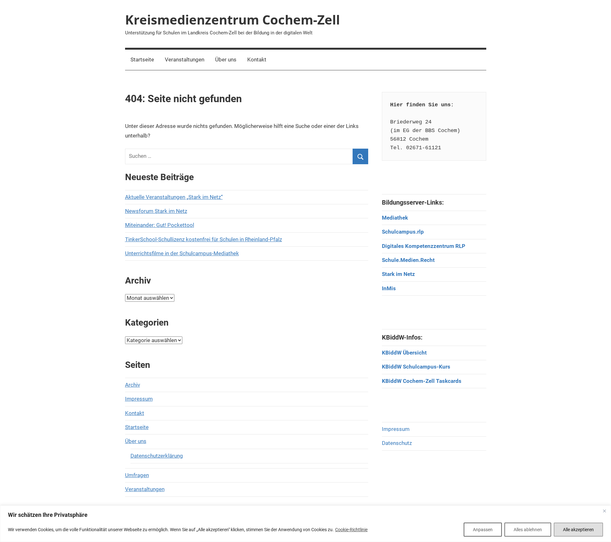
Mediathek (395, 218)
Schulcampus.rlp (403, 232)
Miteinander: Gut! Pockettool (159, 225)
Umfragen (137, 475)
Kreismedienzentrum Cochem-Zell (232, 19)
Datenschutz (397, 443)
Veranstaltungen (184, 59)
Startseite (142, 59)
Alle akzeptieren (578, 529)
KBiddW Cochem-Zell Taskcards (421, 381)
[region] (305, 523)
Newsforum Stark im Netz (156, 211)
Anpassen (483, 529)
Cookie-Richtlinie (351, 529)
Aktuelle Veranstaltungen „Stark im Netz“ (174, 197)
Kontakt (256, 59)
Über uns (225, 59)
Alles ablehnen (528, 529)
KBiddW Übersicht (404, 352)
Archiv (132, 385)
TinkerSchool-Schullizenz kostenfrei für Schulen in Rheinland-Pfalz (203, 239)
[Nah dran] (604, 511)
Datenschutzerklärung (156, 456)
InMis (389, 288)
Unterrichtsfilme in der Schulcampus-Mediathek (182, 253)
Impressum (139, 399)
